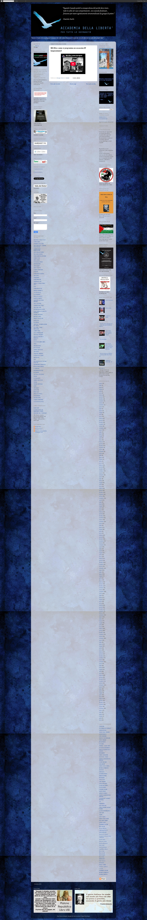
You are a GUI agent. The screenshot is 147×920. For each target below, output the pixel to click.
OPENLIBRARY (36, 277)
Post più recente (55, 84)
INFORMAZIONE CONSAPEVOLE (40, 364)
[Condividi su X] (76, 78)
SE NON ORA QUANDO (103, 785)
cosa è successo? (109, 300)
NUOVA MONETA (102, 742)
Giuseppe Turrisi (38, 429)
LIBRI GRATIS (36, 275)
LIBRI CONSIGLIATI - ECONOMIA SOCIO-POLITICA (40, 246)
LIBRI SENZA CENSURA (38, 254)
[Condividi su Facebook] (78, 78)
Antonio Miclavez (102, 828)
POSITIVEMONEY (37, 294)
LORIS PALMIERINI (102, 736)
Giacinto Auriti (102, 839)
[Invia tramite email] (73, 78)
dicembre (101, 399)
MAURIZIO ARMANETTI (38, 290)
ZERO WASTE (36, 351)
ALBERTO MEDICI (102, 791)
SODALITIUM (101, 726)
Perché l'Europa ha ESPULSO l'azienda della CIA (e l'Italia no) (105, 355)
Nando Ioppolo (102, 855)
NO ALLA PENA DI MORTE (39, 366)
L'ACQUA (35, 376)
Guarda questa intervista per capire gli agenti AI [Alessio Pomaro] (106, 325)
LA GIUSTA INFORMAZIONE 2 (104, 810)
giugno (100, 387)
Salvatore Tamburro (103, 866)
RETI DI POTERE (37, 347)
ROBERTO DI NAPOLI (38, 298)
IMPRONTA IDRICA (37, 345)
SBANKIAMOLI (102, 803)
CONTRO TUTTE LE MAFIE (104, 766)
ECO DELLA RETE (37, 378)
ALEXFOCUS (101, 770)
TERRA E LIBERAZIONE (103, 755)
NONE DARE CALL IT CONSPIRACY (40, 413)
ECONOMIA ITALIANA (103, 789)
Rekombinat (101, 862)
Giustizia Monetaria (103, 843)
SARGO (35, 343)
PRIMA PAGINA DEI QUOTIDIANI (40, 256)
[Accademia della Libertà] (34, 170)
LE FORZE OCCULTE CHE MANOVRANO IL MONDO (38, 410)
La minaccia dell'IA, (108, 316)
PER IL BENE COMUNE (103, 820)
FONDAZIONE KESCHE (38, 288)
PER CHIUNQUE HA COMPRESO (105, 728)
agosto (100, 383)
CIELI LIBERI (101, 744)
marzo (100, 393)
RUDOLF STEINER (102, 864)
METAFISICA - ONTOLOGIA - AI (109, 361)
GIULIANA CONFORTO (103, 874)
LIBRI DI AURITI (37, 266)
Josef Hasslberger (103, 847)
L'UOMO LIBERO (37, 241)
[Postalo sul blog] (75, 78)
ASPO (35, 359)
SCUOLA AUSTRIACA (103, 783)
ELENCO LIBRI (36, 408)
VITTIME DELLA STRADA (38, 355)
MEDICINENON (102, 753)
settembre (101, 404)
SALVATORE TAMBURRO (38, 353)
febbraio (101, 395)
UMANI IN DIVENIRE (103, 775)
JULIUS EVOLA (102, 779)
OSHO (35, 286)
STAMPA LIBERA (37, 330)
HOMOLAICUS (101, 772)
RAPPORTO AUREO (37, 316)
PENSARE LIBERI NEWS (38, 314)
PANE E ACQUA (37, 260)
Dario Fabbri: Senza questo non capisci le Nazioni (108, 332)
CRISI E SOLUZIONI (37, 303)
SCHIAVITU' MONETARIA (38, 269)
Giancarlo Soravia (103, 841)
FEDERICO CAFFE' (102, 822)
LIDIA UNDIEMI (102, 764)
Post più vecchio (91, 84)
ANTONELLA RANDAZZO (103, 768)
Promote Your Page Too (38, 172)
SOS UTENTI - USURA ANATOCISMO (38, 328)
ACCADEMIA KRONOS (103, 773)
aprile (100, 391)
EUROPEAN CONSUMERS (38, 334)
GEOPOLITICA (36, 320)
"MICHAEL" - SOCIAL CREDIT (104, 745)
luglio (100, 385)
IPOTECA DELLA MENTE (38, 262)
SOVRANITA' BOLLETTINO (39, 243)
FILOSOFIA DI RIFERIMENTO (104, 747)
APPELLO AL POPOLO (38, 296)
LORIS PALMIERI (102, 781)
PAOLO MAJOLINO (102, 805)
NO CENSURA (36, 322)
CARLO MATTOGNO (37, 307)
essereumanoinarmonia (39, 401)
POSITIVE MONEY (102, 787)
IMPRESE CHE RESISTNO (38, 318)
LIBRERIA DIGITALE (102, 730)
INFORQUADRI (102, 777)
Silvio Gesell (101, 845)
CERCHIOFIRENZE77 (103, 734)
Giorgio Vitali (38, 426)
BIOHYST (35, 340)
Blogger (88, 916)
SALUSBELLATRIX (37, 397)
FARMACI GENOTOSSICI (38, 349)
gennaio (101, 397)
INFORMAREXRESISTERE (38, 370)
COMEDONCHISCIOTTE (103, 830)
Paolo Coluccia (102, 860)
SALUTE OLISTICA (37, 267)
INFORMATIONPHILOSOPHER (39, 309)
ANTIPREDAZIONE (37, 264)
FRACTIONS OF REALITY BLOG (40, 240)
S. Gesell (101, 868)
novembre (101, 401)
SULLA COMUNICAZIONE (38, 332)
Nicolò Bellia (101, 857)
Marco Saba (101, 851)
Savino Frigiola (102, 816)
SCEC (100, 801)
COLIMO (100, 814)
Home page (73, 84)
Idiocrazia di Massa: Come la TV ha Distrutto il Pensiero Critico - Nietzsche (109, 346)
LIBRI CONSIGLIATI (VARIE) (39, 252)
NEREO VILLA (36, 392)
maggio (100, 389)
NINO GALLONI (102, 826)
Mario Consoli (102, 853)
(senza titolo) (108, 308)
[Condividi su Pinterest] (79, 78)
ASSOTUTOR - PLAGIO (103, 757)
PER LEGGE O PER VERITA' (39, 374)
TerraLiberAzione (37, 292)
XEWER (35, 386)
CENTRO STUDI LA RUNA (104, 818)
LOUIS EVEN (101, 812)
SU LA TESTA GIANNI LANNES (39, 342)
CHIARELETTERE (37, 258)
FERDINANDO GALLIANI (103, 824)
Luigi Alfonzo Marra (103, 849)
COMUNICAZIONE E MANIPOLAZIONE (37, 249)
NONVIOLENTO (102, 858)
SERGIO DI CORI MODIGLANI (104, 738)
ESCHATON (36, 271)
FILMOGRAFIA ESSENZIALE (39, 273)
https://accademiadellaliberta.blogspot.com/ (41, 431)
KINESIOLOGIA (36, 357)
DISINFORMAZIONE (37, 279)
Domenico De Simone (103, 834)
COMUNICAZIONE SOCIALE (39, 305)
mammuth (79, 916)
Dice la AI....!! (101, 368)
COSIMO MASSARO (103, 762)
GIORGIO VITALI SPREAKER (104, 732)
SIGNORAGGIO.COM (37, 281)
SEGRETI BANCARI (102, 740)
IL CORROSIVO (36, 368)
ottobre (100, 403)
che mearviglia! (103, 339)
